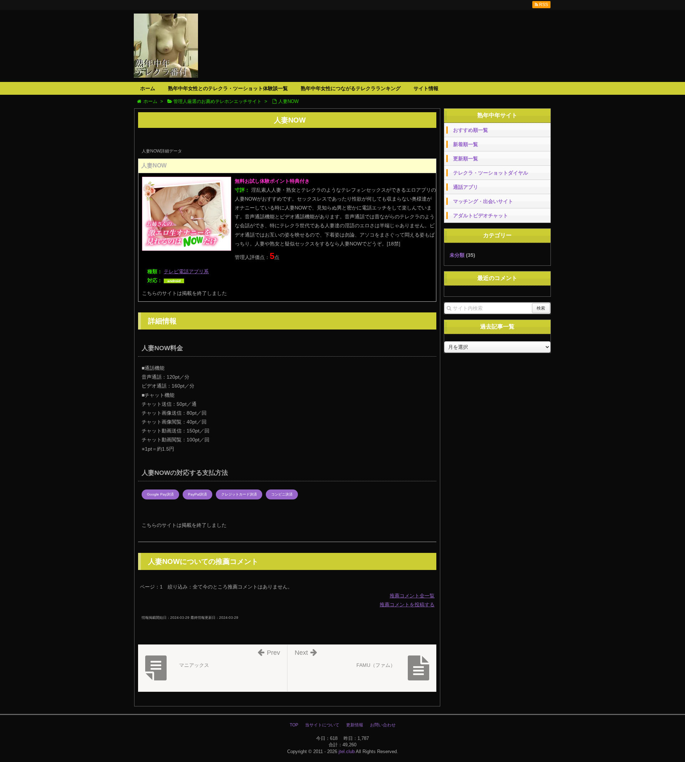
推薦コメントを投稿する (407, 604)
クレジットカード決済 (239, 494)
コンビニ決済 (282, 494)
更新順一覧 (465, 158)
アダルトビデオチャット (480, 215)
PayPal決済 (197, 494)
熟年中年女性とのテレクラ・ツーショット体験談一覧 (228, 88)
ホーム (147, 88)
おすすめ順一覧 (470, 130)
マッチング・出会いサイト (483, 201)
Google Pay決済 (160, 494)
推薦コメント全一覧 (412, 595)
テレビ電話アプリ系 (186, 271)
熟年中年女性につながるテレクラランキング (351, 88)
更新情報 (354, 724)
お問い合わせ (383, 724)
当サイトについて (322, 724)
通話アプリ (465, 187)
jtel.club (347, 751)
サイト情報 (425, 88)
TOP (294, 724)
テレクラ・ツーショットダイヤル (490, 172)
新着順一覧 (465, 144)
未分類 (457, 255)
